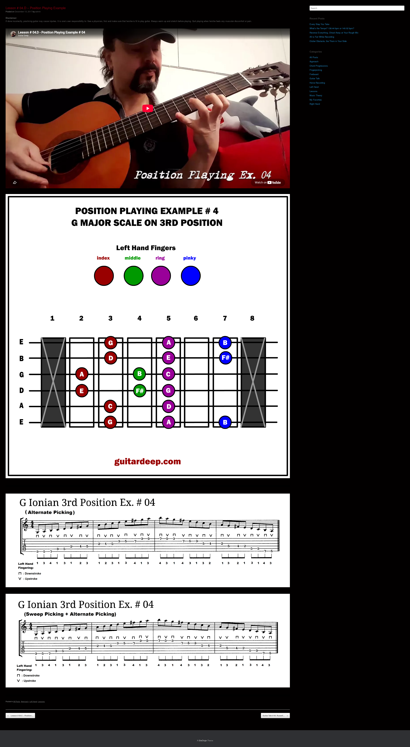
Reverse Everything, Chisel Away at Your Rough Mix (334, 32)
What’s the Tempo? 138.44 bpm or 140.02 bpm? (332, 28)
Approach (25, 701)
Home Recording (317, 82)
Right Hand (315, 103)
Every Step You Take (319, 24)
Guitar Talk (315, 78)
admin (38, 11)
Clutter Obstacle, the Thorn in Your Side (328, 41)
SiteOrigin (203, 740)
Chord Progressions (319, 65)
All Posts (16, 701)
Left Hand (33, 701)
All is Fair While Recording (322, 36)
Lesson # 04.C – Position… (20, 715)
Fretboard (314, 74)
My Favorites (316, 99)
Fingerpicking (316, 69)
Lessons (41, 701)
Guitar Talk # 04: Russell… (275, 715)
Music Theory (316, 95)
